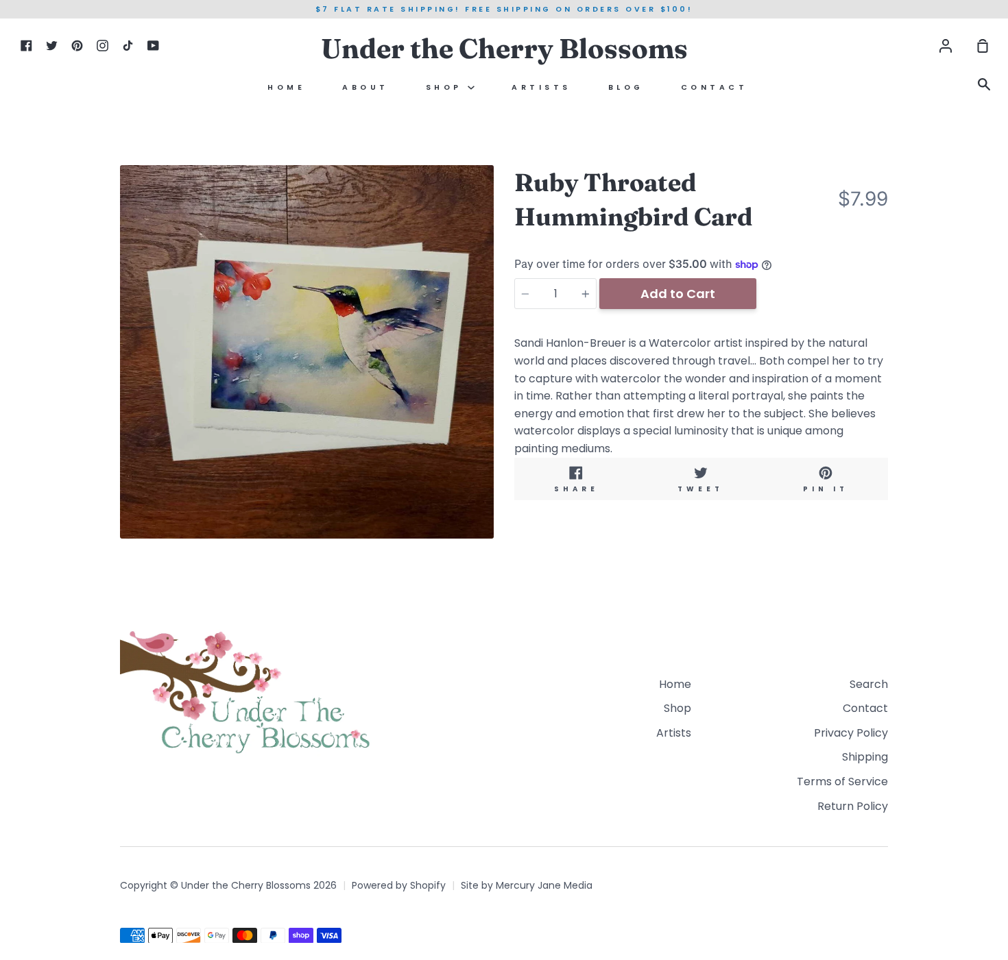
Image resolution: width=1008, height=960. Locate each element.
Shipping (865, 757)
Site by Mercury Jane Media (526, 885)
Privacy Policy (851, 733)
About (365, 87)
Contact (714, 87)
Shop (447, 87)
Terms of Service (842, 781)
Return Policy (852, 806)
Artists (541, 87)
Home (286, 87)
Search (869, 684)
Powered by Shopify (399, 885)
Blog (626, 87)
